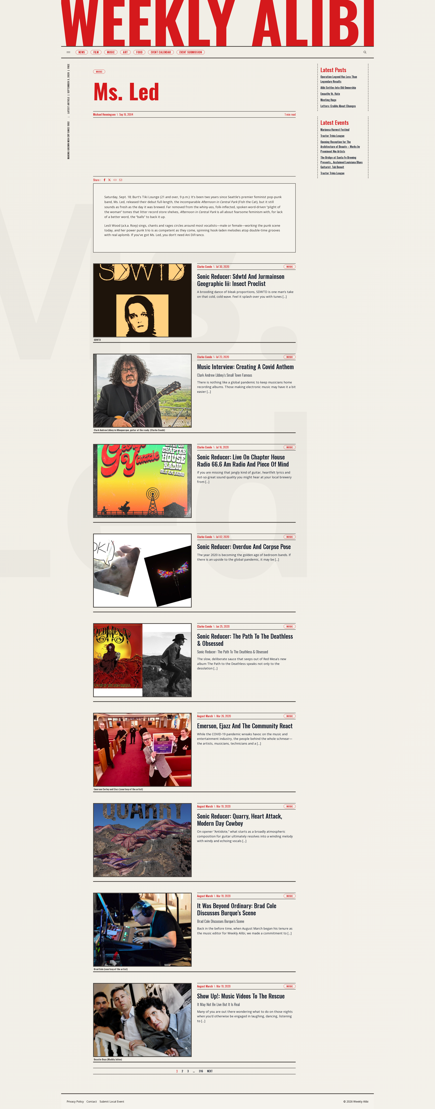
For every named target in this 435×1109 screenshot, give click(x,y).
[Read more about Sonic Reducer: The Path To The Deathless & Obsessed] (142, 662)
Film (96, 52)
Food (139, 52)
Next (210, 1071)
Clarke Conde (204, 267)
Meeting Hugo (328, 100)
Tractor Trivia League (332, 136)
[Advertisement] (194, 147)
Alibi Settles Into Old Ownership (338, 88)
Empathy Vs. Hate (330, 94)
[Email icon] (120, 180)
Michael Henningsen (104, 114)
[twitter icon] (109, 180)
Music (111, 52)
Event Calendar (161, 52)
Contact (91, 1101)
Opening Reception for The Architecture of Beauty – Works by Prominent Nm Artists (340, 146)
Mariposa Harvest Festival (334, 130)
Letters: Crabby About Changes (338, 106)
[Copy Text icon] (115, 180)
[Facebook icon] (104, 180)
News (82, 52)
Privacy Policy (75, 1101)
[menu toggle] (68, 52)
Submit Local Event (112, 1101)
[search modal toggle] (365, 52)
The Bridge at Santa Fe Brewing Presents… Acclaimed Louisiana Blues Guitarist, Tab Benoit (341, 162)
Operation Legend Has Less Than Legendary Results (338, 79)
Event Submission (190, 52)
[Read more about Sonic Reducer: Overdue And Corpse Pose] (142, 573)
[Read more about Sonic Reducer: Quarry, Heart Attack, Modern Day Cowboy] (142, 842)
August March (205, 716)
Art (125, 52)
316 (201, 1071)
